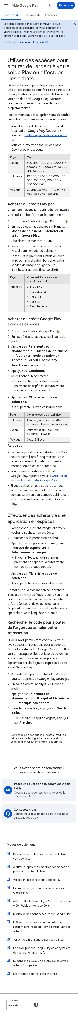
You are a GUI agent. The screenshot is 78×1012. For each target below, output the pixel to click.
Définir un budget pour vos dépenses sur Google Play (38, 890)
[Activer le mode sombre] (36, 1004)
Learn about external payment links (35, 973)
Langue (14, 1000)
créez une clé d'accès (30, 42)
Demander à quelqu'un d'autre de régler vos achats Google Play (40, 963)
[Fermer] (75, 24)
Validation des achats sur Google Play (36, 880)
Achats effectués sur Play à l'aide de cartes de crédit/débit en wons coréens (42, 903)
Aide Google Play (25, 5)
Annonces (51, 15)
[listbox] (18, 1005)
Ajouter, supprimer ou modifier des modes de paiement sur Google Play (41, 869)
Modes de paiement (21, 845)
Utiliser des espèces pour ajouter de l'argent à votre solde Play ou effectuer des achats (42, 927)
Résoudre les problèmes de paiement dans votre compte (39, 856)
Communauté (32, 15)
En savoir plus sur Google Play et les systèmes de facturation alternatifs (41, 950)
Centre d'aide (11, 15)
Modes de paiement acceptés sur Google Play (42, 914)
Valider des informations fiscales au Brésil (39, 939)
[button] (6, 5)
